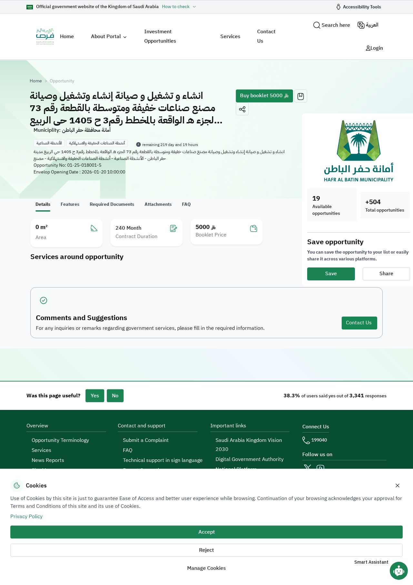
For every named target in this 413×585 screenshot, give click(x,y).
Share (386, 273)
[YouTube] (320, 468)
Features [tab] (70, 204)
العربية (372, 25)
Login (376, 48)
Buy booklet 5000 (262, 95)
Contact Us (266, 36)
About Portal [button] (106, 36)
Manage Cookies (206, 568)
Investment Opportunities (160, 36)
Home (67, 36)
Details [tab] (42, 204)
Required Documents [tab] (112, 204)
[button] (242, 108)
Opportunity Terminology (60, 440)
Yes (95, 396)
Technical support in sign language (163, 460)
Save (331, 273)
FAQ (127, 450)
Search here (336, 25)
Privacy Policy (26, 516)
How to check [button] (175, 7)
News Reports (48, 460)
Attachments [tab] (158, 204)
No (115, 396)
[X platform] (307, 468)
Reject (206, 550)
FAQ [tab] (186, 204)
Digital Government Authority (250, 459)
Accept (206, 532)
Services (230, 36)
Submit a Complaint (146, 440)
